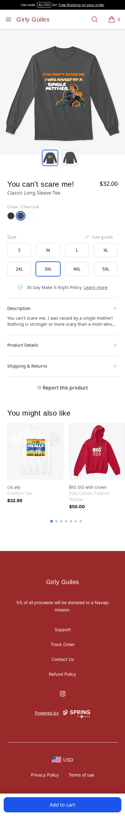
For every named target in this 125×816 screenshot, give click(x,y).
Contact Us (63, 659)
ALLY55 (44, 4)
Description (19, 308)
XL (105, 250)
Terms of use (81, 774)
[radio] (19, 250)
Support (63, 629)
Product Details (22, 345)
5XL (105, 269)
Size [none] (11, 237)
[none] (98, 237)
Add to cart (62, 804)
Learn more (95, 287)
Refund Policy (62, 674)
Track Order (63, 644)
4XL (76, 269)
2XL (19, 269)
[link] (35, 451)
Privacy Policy (45, 774)
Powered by (47, 713)
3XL (48, 269)
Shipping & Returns (27, 366)
